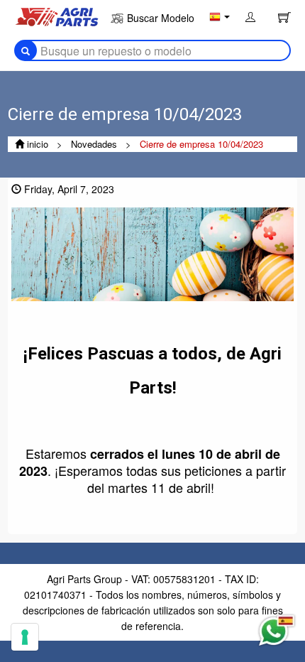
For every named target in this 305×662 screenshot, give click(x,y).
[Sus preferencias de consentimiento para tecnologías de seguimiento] (24, 637)
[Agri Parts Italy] (57, 16)
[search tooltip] (25, 50)
